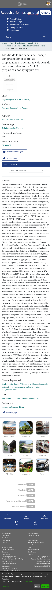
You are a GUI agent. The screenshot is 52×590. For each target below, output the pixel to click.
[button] (26, 13)
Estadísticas (6, 554)
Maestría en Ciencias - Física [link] (34, 46)
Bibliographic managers (14, 152)
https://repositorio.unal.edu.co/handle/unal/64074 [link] (20, 398)
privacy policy (28, 581)
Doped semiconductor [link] (16, 387)
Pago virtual (6, 540)
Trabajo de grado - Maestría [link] (12, 128)
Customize (5, 586)
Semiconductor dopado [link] (10, 384)
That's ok (45, 586)
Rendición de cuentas (9, 538)
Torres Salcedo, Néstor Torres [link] (13, 119)
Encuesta (5, 552)
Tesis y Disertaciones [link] (17, 43)
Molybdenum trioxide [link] (10, 390)
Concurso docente (34, 538)
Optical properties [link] (32, 387)
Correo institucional (8, 545)
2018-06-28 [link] (6, 145)
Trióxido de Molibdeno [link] (29, 384)
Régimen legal (6, 533)
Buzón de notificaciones (36, 542)
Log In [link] (8, 37)
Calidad (4, 542)
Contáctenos (32, 552)
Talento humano (33, 533)
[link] (16, 99)
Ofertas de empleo (34, 535)
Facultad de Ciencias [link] (12, 46)
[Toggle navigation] (44, 37)
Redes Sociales (7, 547)
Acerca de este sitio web (42, 564)
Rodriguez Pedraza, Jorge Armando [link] (15, 108)
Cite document (11, 158)
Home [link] (4, 43)
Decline (37, 586)
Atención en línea (33, 549)
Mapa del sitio (32, 545)
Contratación (6, 535)
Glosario (30, 554)
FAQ (29, 547)
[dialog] (26, 580)
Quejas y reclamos (8, 549)
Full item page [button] (11, 412)
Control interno (33, 540)
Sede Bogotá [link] (33, 43)
